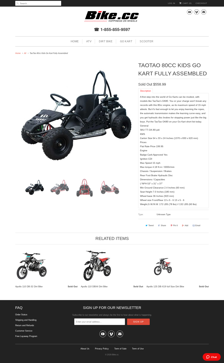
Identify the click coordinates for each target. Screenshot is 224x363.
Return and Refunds (24, 325)
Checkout (201, 3)
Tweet (151, 225)
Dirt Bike (106, 41)
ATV (89, 41)
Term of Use (138, 348)
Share (163, 225)
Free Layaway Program (26, 336)
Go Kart (126, 41)
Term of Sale (120, 348)
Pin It (175, 225)
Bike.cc (115, 354)
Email (197, 225)
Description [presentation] (145, 91)
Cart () (187, 3)
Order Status (21, 314)
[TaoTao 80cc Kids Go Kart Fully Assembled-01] (75, 118)
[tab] (145, 90)
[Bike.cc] (112, 17)
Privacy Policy (102, 348)
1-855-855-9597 (114, 29)
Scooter (146, 41)
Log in (171, 3)
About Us (85, 348)
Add (186, 225)
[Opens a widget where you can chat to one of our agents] (212, 357)
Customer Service (23, 331)
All (25, 53)
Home (75, 41)
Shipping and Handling (25, 320)
